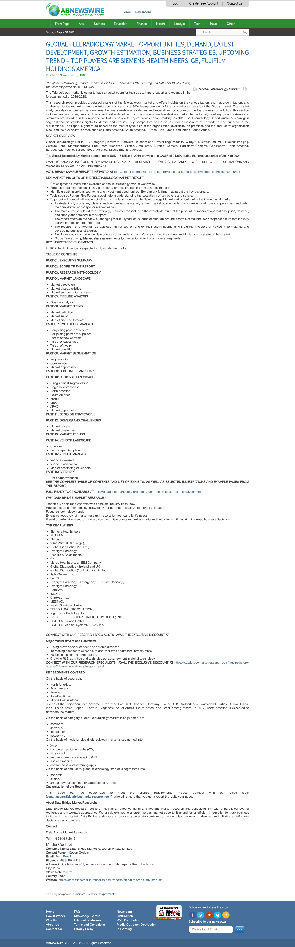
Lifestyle (179, 23)
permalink (108, 894)
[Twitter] (200, 915)
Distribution (125, 916)
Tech (197, 23)
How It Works (55, 916)
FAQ (77, 911)
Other (231, 23)
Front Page (62, 23)
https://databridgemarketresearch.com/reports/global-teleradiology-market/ (110, 879)
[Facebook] (192, 915)
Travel (213, 23)
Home (126, 12)
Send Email (63, 856)
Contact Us (235, 3)
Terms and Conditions (89, 924)
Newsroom (143, 12)
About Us (52, 924)
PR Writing (124, 929)
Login (176, 3)
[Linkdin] (209, 915)
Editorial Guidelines (87, 920)
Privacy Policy (83, 929)
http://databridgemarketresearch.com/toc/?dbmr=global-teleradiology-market (148, 491)
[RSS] (226, 915)
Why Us (51, 920)
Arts (81, 23)
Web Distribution (128, 920)
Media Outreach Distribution (136, 924)
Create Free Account (203, 3)
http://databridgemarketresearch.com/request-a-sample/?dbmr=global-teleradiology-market (177, 171)
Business (99, 23)
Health (160, 23)
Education (120, 23)
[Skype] (217, 915)
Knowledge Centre (87, 916)
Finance (141, 23)
